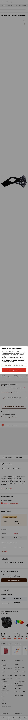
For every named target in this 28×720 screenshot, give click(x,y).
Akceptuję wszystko (14, 370)
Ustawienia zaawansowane (14, 365)
